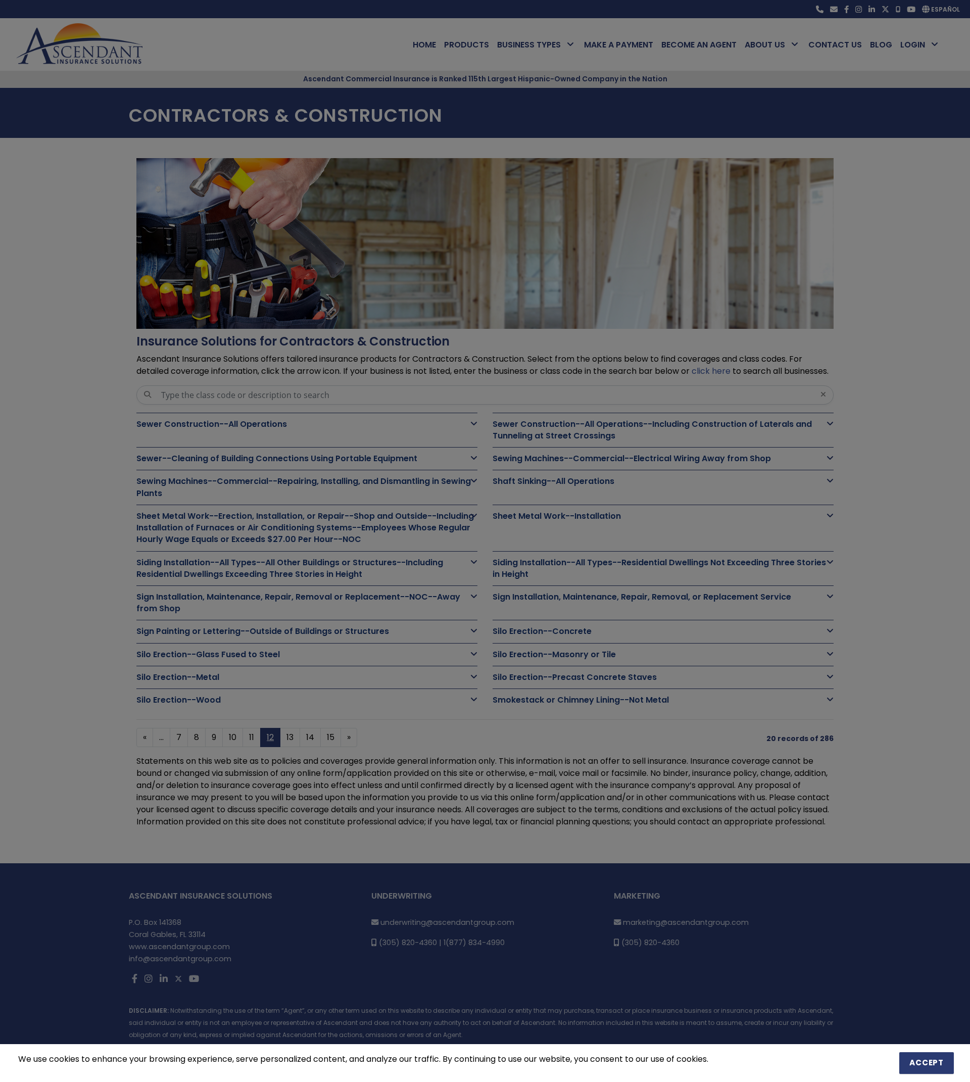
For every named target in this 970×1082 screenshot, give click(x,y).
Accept (926, 1062)
